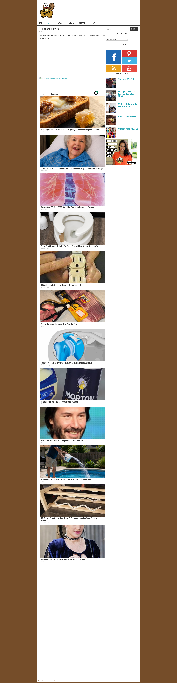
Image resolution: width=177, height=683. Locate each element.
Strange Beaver (48, 681)
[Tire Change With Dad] (111, 83)
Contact (93, 23)
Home (41, 23)
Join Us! (82, 23)
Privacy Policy (66, 681)
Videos (50, 23)
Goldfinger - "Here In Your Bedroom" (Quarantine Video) (127, 94)
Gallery (61, 23)
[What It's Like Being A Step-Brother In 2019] (111, 108)
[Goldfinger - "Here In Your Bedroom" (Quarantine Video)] (111, 95)
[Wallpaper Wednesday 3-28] (111, 132)
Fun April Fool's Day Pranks (127, 116)
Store (71, 23)
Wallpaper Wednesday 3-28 (128, 128)
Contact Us (57, 681)
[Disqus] (72, 592)
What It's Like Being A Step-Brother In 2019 (128, 105)
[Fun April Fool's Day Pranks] (111, 120)
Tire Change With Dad (126, 79)
